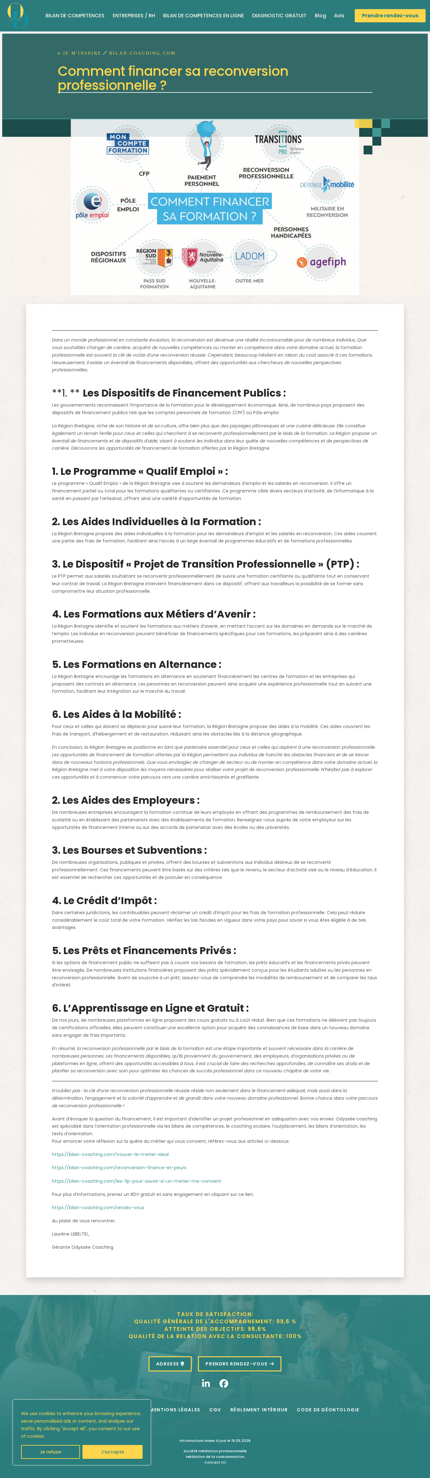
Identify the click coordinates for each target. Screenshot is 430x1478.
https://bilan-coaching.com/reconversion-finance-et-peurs (119, 1167)
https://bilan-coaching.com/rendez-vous (98, 1207)
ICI (223, 1462)
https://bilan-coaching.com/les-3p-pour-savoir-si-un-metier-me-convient (136, 1181)
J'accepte (112, 1452)
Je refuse (50, 1452)
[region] (82, 1432)
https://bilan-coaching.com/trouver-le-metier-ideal (110, 1154)
